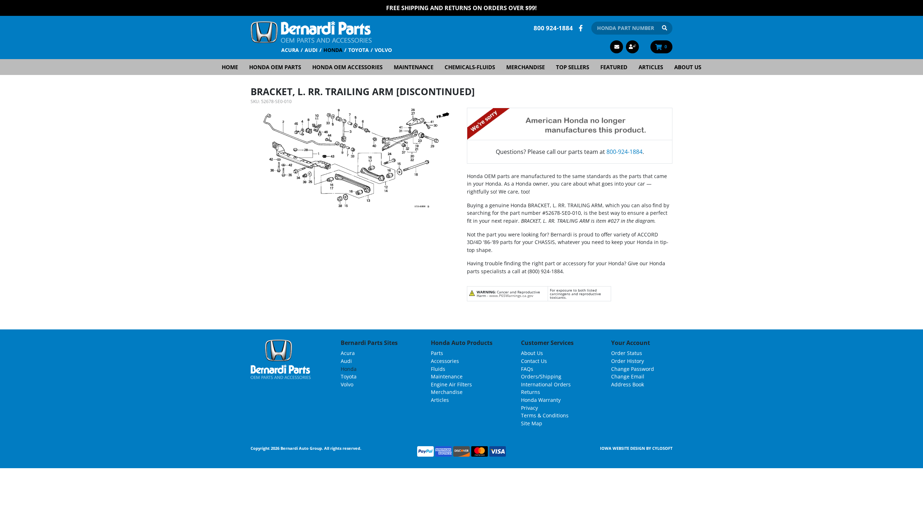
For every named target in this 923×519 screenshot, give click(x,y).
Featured (613, 67)
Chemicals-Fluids (470, 67)
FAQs (527, 368)
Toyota (358, 49)
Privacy (529, 407)
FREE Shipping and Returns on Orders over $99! (461, 8)
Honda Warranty (541, 399)
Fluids (438, 368)
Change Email (627, 376)
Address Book (627, 384)
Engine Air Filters (451, 384)
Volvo (383, 49)
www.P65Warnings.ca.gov (511, 295)
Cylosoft (662, 448)
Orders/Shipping (541, 376)
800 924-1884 (553, 28)
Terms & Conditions (545, 415)
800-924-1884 (624, 152)
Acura (290, 49)
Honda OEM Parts (275, 67)
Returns (530, 392)
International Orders (546, 384)
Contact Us (534, 361)
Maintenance (413, 67)
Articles (651, 67)
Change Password (632, 368)
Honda (333, 49)
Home (230, 67)
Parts (437, 353)
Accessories (445, 361)
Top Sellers (572, 67)
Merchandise (525, 67)
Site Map (531, 423)
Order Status (626, 353)
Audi (311, 49)
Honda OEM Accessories (347, 67)
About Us (687, 67)
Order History (627, 361)
